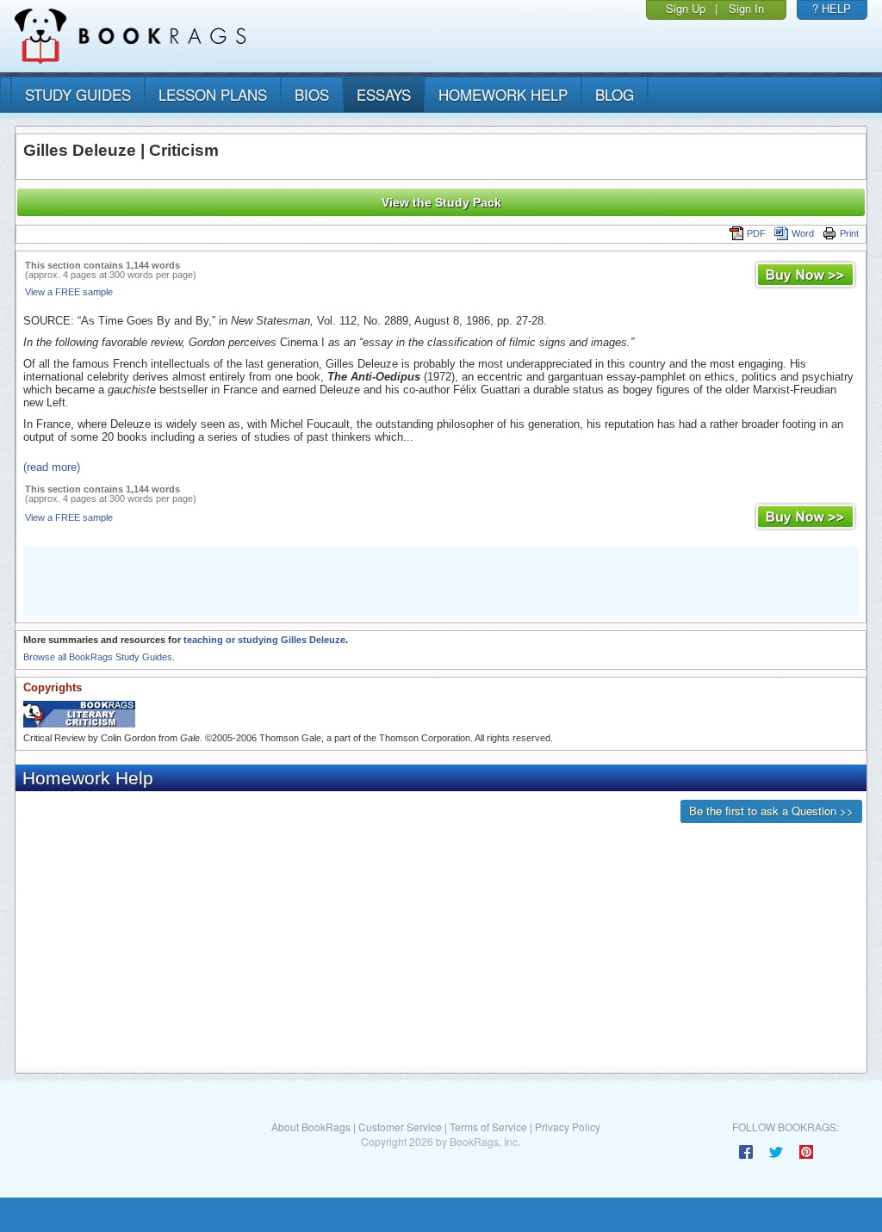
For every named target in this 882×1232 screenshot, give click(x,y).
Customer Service (400, 1126)
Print (849, 233)
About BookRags (311, 1126)
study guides (78, 94)
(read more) (51, 467)
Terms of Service (488, 1126)
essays (384, 94)
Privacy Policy (567, 1126)
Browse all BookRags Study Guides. (99, 657)
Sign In (746, 8)
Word (803, 233)
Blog (614, 94)
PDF (756, 233)
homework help (503, 94)
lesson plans (212, 94)
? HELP (831, 8)
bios (312, 94)
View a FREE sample (69, 292)
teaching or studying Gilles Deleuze (264, 640)
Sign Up (685, 8)
